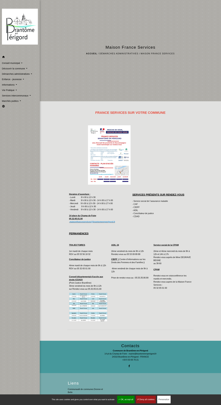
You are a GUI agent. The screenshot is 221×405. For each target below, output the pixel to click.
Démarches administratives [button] (16, 74)
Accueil (91, 53)
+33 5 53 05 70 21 (130, 360)
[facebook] (130, 366)
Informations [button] (8, 85)
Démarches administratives (119, 53)
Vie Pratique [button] (8, 90)
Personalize (163, 399)
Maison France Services (158, 53)
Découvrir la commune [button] (14, 68)
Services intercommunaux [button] (15, 95)
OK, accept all (126, 399)
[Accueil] (20, 27)
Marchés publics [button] (10, 101)
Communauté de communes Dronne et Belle (85, 390)
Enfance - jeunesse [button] (12, 79)
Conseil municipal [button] (11, 63)
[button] (20, 57)
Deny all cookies (146, 399)
